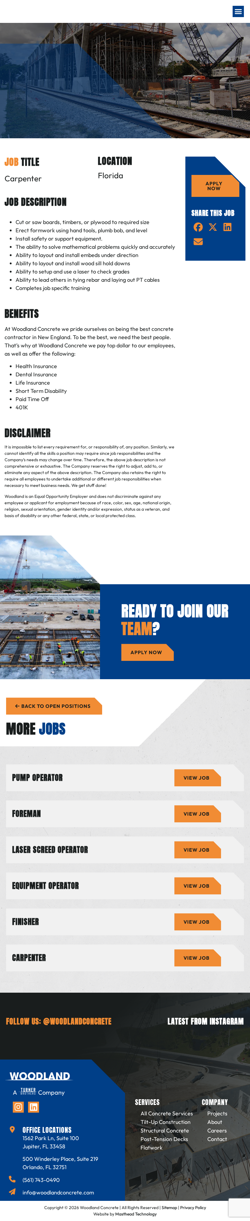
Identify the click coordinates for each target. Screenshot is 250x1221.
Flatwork (151, 1147)
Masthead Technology (136, 1214)
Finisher (25, 921)
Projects (217, 1113)
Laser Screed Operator (50, 849)
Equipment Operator (45, 885)
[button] (238, 11)
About (214, 1121)
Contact (217, 1139)
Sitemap (169, 1207)
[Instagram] (18, 1107)
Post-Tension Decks (164, 1139)
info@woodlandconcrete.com (58, 1192)
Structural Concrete (165, 1130)
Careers (217, 1130)
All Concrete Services (167, 1113)
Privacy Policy (193, 1207)
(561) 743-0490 (41, 1179)
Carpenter (29, 957)
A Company (39, 1092)
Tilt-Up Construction (166, 1121)
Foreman (26, 813)
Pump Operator (37, 777)
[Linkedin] (33, 1107)
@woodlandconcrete (77, 1021)
